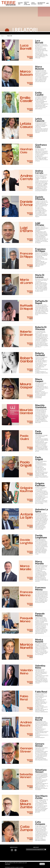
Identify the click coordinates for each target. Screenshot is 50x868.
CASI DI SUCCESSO (33, 3)
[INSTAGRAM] (15, 850)
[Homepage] (9, 3)
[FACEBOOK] (12, 850)
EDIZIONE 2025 (20, 3)
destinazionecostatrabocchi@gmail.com (35, 849)
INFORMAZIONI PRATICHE (41, 3)
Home (2, 35)
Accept (42, 864)
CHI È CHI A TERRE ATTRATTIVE (27, 3)
